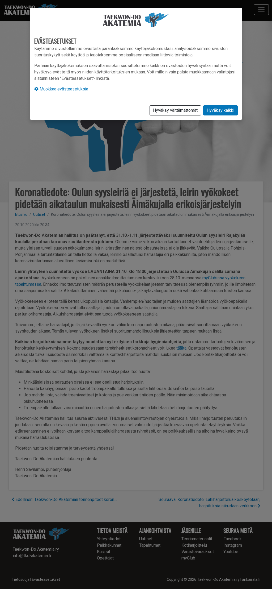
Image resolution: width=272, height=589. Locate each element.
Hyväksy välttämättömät (175, 110)
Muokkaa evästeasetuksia (63, 89)
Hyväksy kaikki (220, 110)
